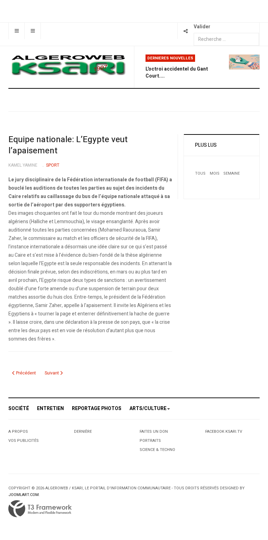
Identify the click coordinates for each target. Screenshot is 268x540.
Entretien (50, 408)
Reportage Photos (96, 408)
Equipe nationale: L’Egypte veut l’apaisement (68, 145)
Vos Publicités (23, 441)
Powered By (40, 509)
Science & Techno (157, 450)
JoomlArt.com (23, 495)
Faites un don (154, 432)
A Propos (18, 432)
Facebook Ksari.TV (223, 432)
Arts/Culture (147, 408)
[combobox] (226, 39)
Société (18, 408)
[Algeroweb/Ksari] (68, 64)
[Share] (185, 31)
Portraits (150, 441)
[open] (16, 31)
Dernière (83, 432)
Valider (202, 26)
